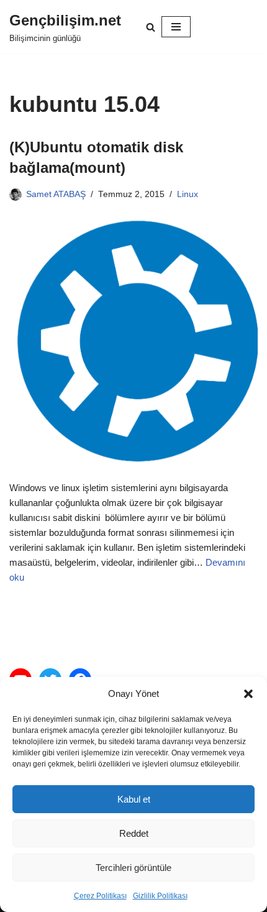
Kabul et (133, 799)
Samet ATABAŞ (56, 194)
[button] (248, 694)
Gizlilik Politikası (160, 895)
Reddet (133, 833)
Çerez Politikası (100, 895)
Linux (187, 194)
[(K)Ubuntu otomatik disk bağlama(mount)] (133, 340)
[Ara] (150, 27)
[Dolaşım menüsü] (176, 26)
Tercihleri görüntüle (133, 867)
